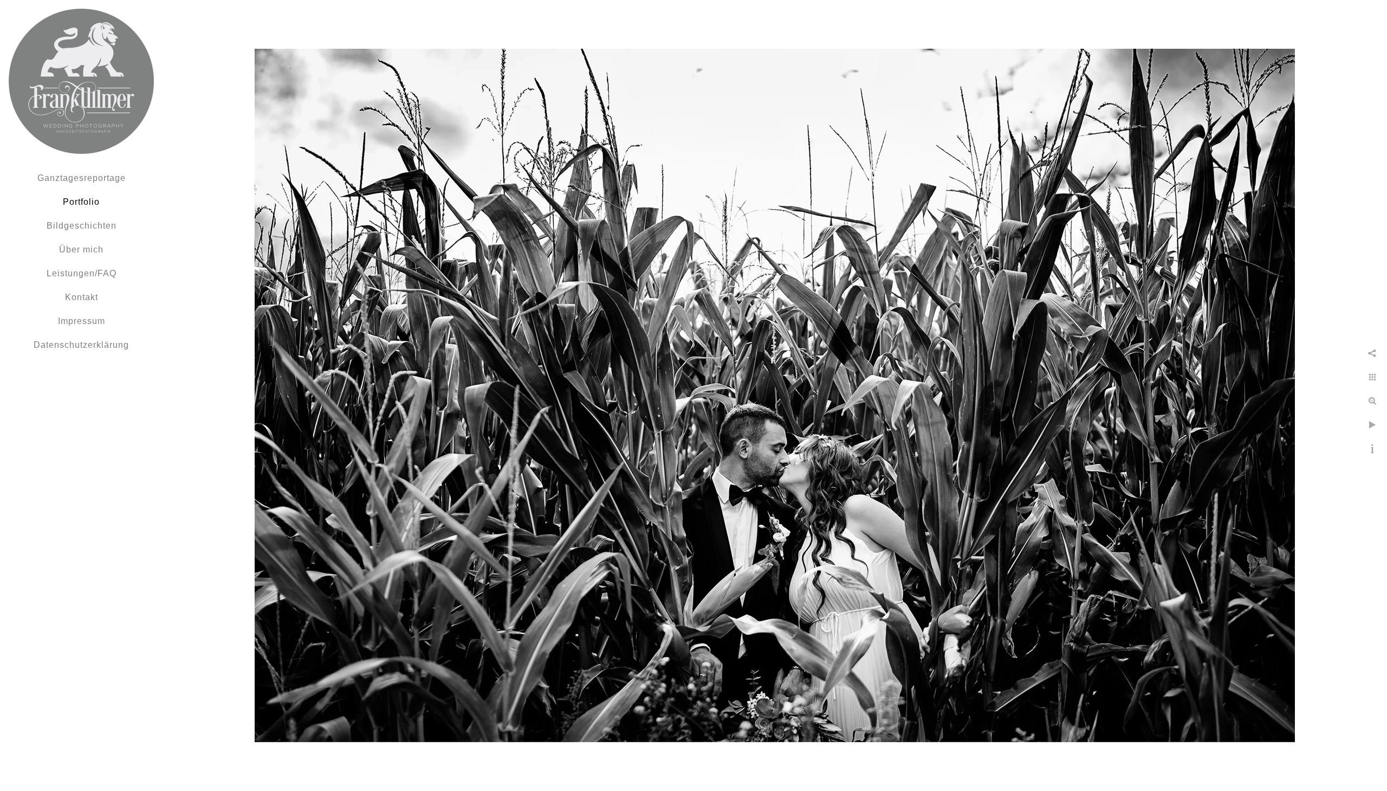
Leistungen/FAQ (81, 273)
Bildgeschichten (81, 225)
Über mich (81, 249)
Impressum (81, 321)
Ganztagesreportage (81, 178)
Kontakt (81, 297)
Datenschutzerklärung (81, 344)
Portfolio (81, 201)
